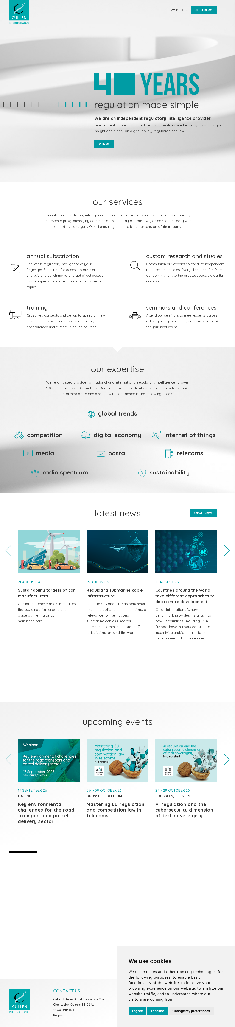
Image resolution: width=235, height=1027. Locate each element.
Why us (104, 143)
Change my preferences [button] (191, 1011)
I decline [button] (157, 1011)
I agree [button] (137, 1011)
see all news (203, 513)
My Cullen (179, 10)
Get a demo (204, 9)
